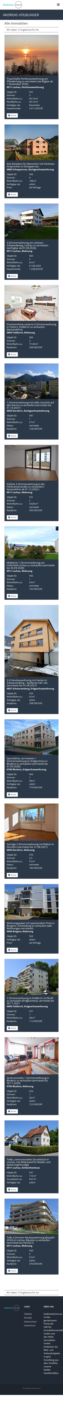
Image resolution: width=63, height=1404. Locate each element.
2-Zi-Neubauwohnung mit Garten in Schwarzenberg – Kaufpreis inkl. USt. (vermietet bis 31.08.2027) (27, 682)
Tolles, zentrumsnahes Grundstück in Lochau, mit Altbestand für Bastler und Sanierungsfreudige (28, 1162)
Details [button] (13, 115)
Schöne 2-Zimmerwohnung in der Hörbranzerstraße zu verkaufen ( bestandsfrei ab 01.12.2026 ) (26, 486)
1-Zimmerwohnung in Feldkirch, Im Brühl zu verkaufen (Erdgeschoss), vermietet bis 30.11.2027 (30, 1000)
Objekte (28, 1313)
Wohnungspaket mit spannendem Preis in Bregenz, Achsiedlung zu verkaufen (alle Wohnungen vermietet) (30, 925)
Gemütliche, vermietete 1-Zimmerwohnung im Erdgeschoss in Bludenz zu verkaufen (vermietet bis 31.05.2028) (27, 762)
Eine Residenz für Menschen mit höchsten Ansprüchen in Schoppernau (31, 165)
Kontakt (28, 1317)
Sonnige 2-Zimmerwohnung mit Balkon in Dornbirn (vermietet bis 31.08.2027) (30, 845)
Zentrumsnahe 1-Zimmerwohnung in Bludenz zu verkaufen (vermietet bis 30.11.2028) (28, 1080)
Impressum (29, 1325)
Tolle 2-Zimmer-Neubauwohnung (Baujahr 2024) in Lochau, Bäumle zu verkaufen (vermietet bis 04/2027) (31, 1240)
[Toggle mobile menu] (58, 4)
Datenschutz (30, 1321)
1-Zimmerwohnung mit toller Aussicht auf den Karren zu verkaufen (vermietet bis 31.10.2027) (30, 405)
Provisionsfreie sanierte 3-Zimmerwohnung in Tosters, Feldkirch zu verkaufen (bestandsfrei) (31, 327)
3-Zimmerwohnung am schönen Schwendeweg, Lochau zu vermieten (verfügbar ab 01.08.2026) (27, 245)
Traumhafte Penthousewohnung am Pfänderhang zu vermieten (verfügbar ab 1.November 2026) (30, 81)
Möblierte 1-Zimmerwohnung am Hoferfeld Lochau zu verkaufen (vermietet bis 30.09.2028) (31, 565)
